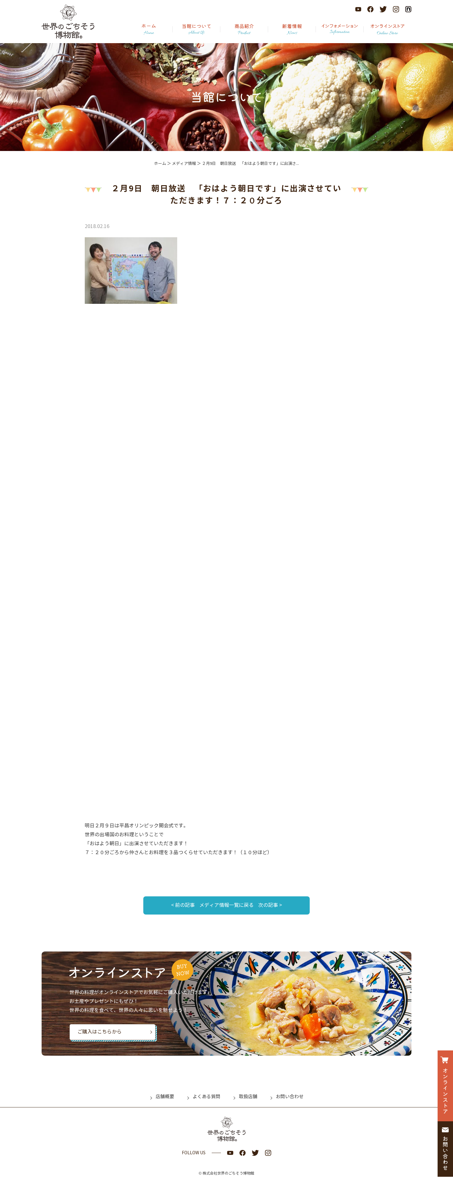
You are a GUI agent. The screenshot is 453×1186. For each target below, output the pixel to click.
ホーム (160, 163)
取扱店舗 (248, 1096)
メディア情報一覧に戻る (226, 905)
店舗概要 (165, 1096)
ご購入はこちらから (99, 1032)
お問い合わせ (290, 1096)
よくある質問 (206, 1096)
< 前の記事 (183, 905)
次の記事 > (270, 905)
